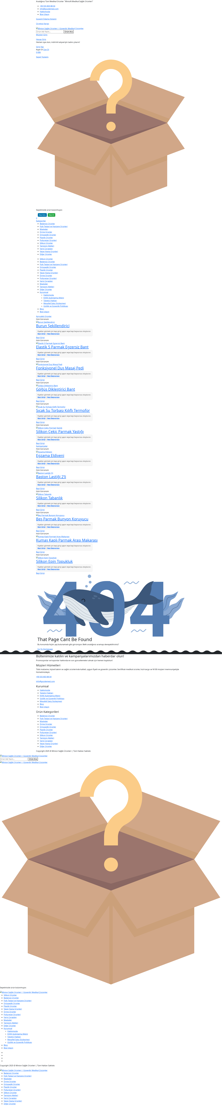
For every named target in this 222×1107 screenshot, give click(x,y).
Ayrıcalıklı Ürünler (44, 316)
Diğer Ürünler (46, 254)
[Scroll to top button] (217, 1102)
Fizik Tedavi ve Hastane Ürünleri (54, 226)
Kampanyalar (42, 446)
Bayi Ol (51, 215)
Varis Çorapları (46, 248)
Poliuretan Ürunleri (48, 240)
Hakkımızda (45, 11)
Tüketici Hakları (50, 300)
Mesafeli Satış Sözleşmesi (54, 303)
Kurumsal (44, 292)
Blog (42, 309)
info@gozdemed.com (49, 9)
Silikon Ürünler (46, 243)
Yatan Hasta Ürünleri (49, 251)
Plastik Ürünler (46, 237)
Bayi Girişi (41, 334)
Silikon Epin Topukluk (54, 561)
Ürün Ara (69, 31)
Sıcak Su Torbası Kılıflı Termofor (63, 410)
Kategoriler (41, 221)
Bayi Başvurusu (53, 334)
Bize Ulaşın (44, 14)
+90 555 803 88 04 (47, 6)
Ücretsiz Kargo (42, 23)
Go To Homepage (45, 649)
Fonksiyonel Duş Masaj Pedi (60, 367)
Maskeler (44, 229)
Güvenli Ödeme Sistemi (46, 19)
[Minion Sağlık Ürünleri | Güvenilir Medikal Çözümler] (60, 28)
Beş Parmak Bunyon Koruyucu (62, 518)
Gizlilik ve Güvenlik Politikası (55, 306)
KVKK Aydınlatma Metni (53, 298)
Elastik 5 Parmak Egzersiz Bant (62, 346)
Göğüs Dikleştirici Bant (55, 389)
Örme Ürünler (46, 232)
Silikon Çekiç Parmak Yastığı (60, 431)
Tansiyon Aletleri (47, 246)
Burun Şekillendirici (52, 325)
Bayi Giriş (42, 215)
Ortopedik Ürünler (48, 235)
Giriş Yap (40, 47)
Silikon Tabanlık (49, 497)
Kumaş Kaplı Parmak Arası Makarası (67, 540)
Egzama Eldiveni (50, 455)
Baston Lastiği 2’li (51, 476)
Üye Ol (46, 49)
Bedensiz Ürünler (47, 223)
